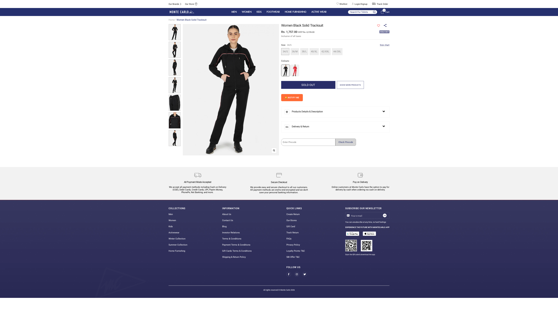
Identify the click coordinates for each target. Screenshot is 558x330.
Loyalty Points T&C (295, 251)
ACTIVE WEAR (319, 12)
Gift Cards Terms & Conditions (237, 251)
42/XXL (325, 51)
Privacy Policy (293, 245)
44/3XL (337, 51)
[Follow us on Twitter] (306, 274)
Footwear (273, 12)
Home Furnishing (177, 251)
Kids (171, 226)
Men (171, 214)
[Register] (385, 215)
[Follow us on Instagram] (298, 274)
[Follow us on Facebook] (290, 274)
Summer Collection (178, 245)
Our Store (189, 4)
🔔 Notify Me (292, 97)
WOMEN (247, 12)
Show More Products (350, 85)
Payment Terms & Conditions (236, 245)
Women (172, 220)
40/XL (314, 51)
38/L (304, 51)
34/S (285, 51)
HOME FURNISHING (295, 12)
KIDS (259, 12)
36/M (295, 51)
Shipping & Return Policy (234, 257)
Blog (224, 226)
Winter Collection (177, 238)
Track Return (292, 232)
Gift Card (290, 226)
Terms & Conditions (231, 238)
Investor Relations (231, 232)
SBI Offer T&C (293, 257)
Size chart (384, 45)
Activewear (174, 232)
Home (172, 19)
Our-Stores (291, 220)
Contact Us (227, 220)
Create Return (293, 214)
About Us (226, 214)
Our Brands (174, 4)
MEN (234, 12)
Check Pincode (345, 142)
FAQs (288, 238)
